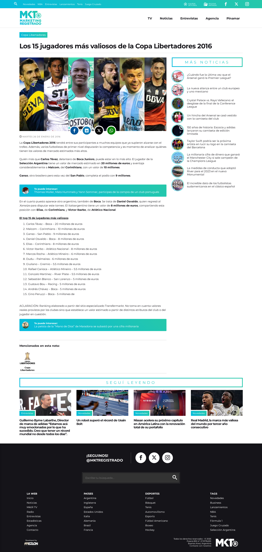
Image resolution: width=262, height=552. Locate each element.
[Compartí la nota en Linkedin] (87, 130)
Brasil (87, 525)
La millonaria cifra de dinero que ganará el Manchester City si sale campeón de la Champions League (213, 157)
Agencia (212, 18)
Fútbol (149, 498)
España (88, 507)
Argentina (90, 498)
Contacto (32, 530)
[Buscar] (15, 4)
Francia (88, 530)
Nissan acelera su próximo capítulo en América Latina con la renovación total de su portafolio (159, 423)
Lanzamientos (67, 4)
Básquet (150, 502)
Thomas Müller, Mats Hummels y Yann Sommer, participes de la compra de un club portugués (96, 192)
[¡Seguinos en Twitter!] (236, 4)
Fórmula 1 (216, 521)
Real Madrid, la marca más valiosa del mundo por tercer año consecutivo (214, 423)
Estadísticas (34, 521)
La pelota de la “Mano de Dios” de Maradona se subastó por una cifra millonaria (86, 326)
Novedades (29, 4)
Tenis (80, 4)
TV (150, 18)
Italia (87, 516)
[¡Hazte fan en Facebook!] (226, 4)
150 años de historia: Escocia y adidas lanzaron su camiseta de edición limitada (211, 130)
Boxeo (149, 525)
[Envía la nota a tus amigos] (111, 130)
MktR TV (32, 507)
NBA (40, 4)
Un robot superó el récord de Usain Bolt (101, 421)
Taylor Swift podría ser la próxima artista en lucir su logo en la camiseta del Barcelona (211, 144)
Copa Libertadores (33, 35)
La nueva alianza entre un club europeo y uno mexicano (213, 90)
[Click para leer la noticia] (178, 76)
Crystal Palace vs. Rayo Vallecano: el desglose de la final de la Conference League (211, 103)
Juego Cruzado (93, 4)
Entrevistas (51, 4)
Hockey (150, 530)
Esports (150, 516)
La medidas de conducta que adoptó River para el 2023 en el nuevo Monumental (211, 171)
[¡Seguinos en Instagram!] (247, 4)
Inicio (30, 498)
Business (215, 502)
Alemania (90, 521)
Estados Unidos (93, 512)
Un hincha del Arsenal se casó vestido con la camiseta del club (212, 117)
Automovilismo (155, 512)
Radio (30, 512)
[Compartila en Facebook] (74, 130)
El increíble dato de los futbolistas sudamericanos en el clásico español (211, 185)
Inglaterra (90, 502)
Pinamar (233, 18)
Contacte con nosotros (200, 546)
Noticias (166, 18)
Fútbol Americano (156, 521)
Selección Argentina (222, 530)
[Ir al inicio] (30, 18)
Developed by (30, 542)
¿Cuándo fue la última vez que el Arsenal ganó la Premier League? (209, 76)
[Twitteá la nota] (99, 130)
